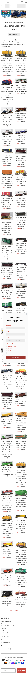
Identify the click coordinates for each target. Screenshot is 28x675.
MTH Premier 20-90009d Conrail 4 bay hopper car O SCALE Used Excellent (21, 160)
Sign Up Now (15, 357)
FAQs (2, 630)
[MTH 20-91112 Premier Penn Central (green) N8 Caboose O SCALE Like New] (21, 571)
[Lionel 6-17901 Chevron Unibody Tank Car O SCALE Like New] (21, 285)
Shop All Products (6, 621)
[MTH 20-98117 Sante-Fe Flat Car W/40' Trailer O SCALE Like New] (21, 193)
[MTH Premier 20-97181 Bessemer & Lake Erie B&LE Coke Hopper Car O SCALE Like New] (7, 173)
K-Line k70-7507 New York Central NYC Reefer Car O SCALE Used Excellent (21, 222)
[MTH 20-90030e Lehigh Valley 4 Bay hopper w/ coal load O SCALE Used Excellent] (7, 264)
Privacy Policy (5, 632)
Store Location (5, 624)
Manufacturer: (13, 6)
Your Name (8, 325)
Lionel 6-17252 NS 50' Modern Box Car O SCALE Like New (21, 402)
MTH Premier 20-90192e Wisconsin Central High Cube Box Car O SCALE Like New (7, 403)
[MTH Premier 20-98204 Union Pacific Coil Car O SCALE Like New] (7, 415)
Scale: (2, 6)
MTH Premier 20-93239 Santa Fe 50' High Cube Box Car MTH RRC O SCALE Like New (7, 203)
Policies (3, 628)
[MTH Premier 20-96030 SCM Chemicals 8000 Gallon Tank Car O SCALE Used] (7, 110)
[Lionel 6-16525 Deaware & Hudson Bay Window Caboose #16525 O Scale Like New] (7, 571)
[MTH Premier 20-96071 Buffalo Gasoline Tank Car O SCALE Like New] (21, 81)
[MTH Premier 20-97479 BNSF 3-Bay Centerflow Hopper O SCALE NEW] (21, 436)
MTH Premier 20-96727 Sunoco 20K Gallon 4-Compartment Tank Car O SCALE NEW (21, 248)
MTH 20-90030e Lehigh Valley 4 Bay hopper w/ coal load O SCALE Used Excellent (7, 272)
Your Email (8, 331)
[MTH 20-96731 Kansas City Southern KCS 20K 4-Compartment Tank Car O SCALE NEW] (21, 516)
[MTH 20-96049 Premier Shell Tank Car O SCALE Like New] (21, 173)
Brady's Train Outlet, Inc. (18, 657)
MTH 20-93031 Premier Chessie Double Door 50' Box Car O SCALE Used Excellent (7, 159)
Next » (17, 610)
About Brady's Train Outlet (8, 626)
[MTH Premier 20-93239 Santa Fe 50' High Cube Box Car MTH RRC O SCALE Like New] (7, 194)
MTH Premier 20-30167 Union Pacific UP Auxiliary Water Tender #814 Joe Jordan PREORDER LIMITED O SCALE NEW (7, 530)
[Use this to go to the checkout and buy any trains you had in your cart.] (26, 2)
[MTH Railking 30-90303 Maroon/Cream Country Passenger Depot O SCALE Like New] (7, 216)
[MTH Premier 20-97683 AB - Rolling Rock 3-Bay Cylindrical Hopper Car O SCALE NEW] (7, 305)
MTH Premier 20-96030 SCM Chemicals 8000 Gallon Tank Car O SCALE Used (7, 120)
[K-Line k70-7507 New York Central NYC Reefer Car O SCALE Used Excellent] (21, 214)
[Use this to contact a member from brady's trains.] (22, 2)
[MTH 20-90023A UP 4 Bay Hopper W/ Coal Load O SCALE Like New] (7, 286)
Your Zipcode (9, 337)
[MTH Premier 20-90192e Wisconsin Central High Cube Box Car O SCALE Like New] (7, 394)
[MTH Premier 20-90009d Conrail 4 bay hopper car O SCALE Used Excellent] (21, 151)
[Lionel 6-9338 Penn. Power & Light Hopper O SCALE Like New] (21, 109)
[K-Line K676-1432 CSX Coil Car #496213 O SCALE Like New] (21, 131)
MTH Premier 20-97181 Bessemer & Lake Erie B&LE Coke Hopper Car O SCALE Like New (7, 181)
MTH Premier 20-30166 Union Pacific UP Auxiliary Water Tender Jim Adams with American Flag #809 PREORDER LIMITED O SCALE (21, 556)
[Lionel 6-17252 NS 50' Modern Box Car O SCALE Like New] (21, 395)
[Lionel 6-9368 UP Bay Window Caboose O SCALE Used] (7, 544)
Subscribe (21, 670)
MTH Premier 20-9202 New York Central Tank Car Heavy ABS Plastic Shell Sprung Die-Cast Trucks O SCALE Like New (7, 503)
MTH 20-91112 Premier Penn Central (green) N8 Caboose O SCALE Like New (21, 580)
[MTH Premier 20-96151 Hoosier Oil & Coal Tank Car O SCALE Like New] (21, 593)
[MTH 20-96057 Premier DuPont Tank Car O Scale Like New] (7, 132)
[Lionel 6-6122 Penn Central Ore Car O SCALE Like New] (7, 593)
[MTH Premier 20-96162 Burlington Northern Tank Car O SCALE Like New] (7, 463)
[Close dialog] (26, 314)
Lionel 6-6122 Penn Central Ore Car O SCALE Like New (7, 601)
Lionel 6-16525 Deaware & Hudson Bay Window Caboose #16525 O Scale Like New (7, 580)
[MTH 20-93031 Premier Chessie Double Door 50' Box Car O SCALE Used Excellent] (7, 150)
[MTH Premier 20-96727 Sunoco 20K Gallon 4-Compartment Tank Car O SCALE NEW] (21, 240)
